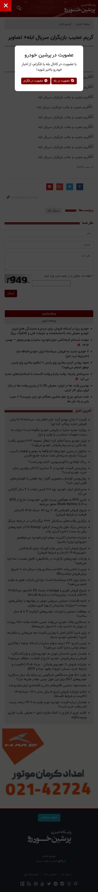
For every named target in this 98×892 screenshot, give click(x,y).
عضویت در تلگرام (33, 81)
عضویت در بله (62, 81)
